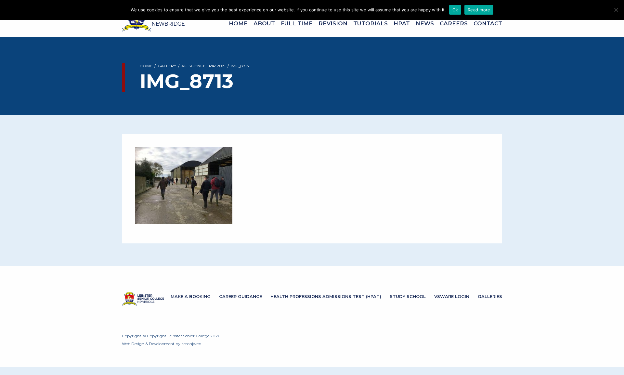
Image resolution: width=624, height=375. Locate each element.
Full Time (297, 23)
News (425, 23)
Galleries (490, 296)
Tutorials (370, 23)
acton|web (191, 343)
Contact (488, 23)
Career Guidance (240, 296)
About (264, 23)
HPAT (402, 23)
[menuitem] (238, 24)
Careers (454, 23)
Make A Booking (191, 296)
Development (162, 343)
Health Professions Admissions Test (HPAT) (325, 296)
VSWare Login (451, 296)
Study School (408, 296)
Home (238, 23)
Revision (332, 23)
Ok (455, 9)
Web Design (133, 343)
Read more (479, 9)
